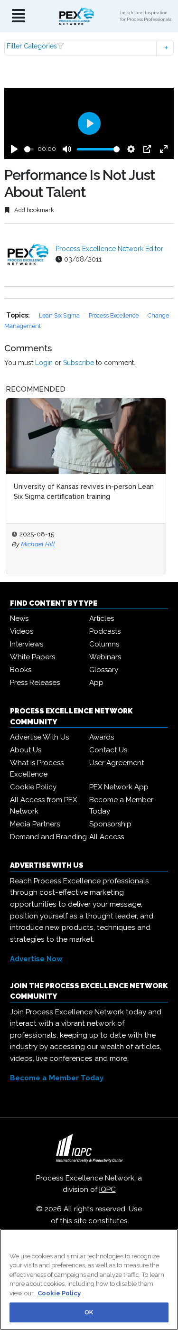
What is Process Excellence (37, 768)
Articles (101, 618)
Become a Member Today (121, 805)
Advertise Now (36, 959)
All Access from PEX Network (43, 805)
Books (20, 669)
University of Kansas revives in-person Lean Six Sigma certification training (84, 491)
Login (44, 362)
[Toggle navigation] (18, 16)
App (96, 682)
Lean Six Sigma (60, 315)
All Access (106, 837)
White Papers (32, 657)
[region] (89, 1279)
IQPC (107, 1189)
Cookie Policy (33, 787)
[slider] (29, 149)
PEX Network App (119, 787)
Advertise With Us (39, 737)
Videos (21, 631)
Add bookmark (33, 210)
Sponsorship (110, 824)
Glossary (103, 669)
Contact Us (108, 750)
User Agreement (116, 763)
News (19, 618)
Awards (101, 737)
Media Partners (35, 824)
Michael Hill (38, 544)
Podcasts (105, 631)
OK (88, 1312)
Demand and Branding (48, 837)
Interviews (26, 644)
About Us (25, 750)
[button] (88, 48)
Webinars (105, 657)
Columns (104, 644)
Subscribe (78, 362)
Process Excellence (114, 315)
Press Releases (35, 682)
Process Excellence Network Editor (109, 249)
